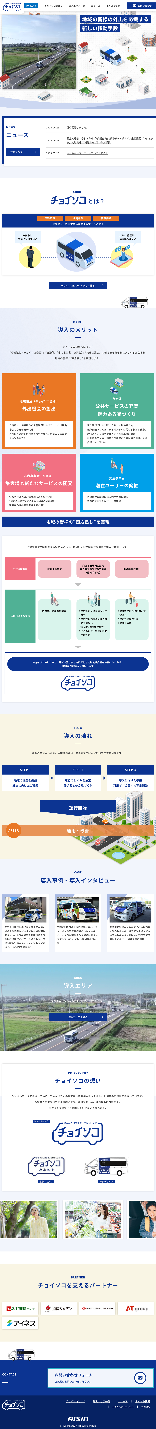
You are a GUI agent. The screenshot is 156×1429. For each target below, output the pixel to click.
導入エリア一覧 (77, 6)
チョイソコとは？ (53, 6)
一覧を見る (16, 151)
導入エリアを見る (78, 1017)
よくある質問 (113, 6)
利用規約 (145, 1407)
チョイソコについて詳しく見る (78, 285)
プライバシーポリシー (123, 1407)
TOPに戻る (31, 5)
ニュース (95, 6)
